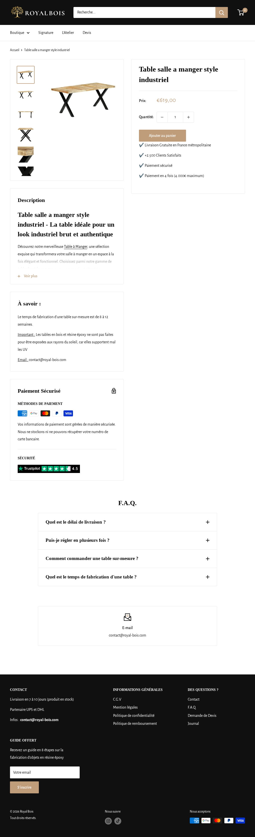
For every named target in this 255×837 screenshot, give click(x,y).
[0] (241, 12)
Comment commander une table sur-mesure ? (92, 558)
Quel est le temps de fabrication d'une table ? (91, 576)
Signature (45, 33)
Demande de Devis (202, 716)
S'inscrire (24, 787)
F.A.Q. (192, 707)
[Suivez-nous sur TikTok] (117, 821)
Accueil (14, 50)
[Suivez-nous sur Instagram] (108, 821)
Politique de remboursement (135, 724)
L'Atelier (68, 33)
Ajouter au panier (162, 136)
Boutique (17, 33)
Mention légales (125, 707)
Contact (193, 699)
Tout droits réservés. (23, 818)
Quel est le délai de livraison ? (76, 522)
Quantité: (146, 117)
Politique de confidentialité (133, 716)
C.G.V (117, 699)
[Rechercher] (221, 12)
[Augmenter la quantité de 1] (188, 117)
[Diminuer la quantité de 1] (162, 117)
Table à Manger (75, 247)
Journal (193, 724)
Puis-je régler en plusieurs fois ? (78, 540)
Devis (87, 33)
